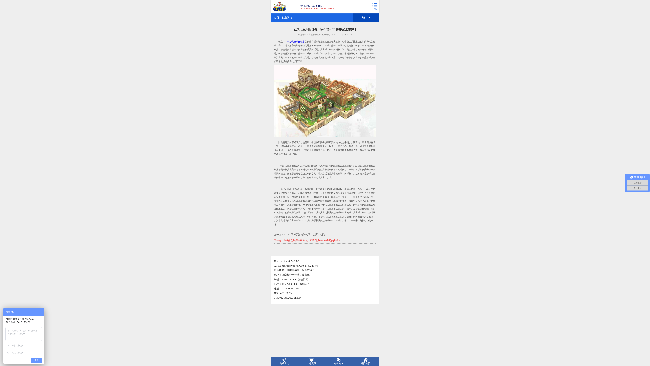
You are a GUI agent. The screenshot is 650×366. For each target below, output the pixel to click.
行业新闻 (287, 17)
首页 (276, 17)
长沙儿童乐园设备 (296, 41)
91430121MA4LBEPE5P (287, 297)
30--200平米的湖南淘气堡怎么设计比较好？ (306, 234)
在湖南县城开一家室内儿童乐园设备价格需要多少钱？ (312, 240)
